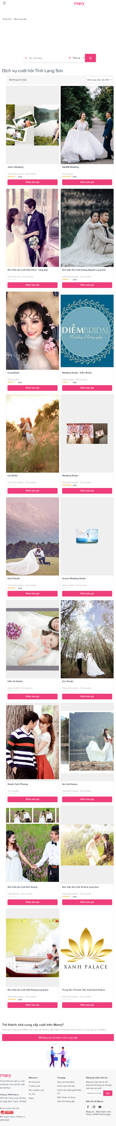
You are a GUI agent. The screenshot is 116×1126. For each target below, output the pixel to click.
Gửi (107, 1093)
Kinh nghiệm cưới (36, 1090)
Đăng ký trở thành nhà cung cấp (59, 1037)
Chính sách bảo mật (66, 1086)
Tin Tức (32, 1094)
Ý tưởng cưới (34, 1086)
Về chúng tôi (34, 1082)
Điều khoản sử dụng (66, 1097)
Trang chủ (6, 19)
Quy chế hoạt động (65, 1082)
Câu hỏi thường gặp (66, 1101)
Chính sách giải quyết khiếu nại (69, 1091)
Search (90, 58)
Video (31, 1098)
